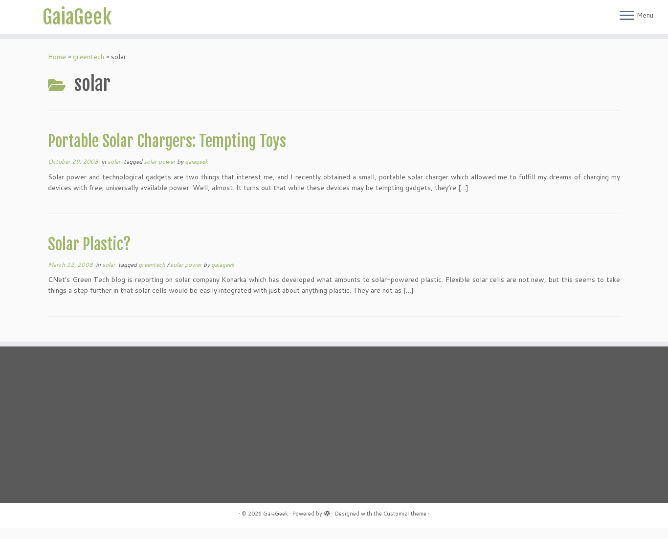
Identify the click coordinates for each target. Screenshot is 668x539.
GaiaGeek (77, 17)
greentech (88, 57)
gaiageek (196, 161)
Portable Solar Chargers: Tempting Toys (167, 141)
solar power (160, 161)
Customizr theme (404, 513)
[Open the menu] (627, 16)
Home (57, 57)
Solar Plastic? (89, 244)
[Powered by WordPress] (327, 511)
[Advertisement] (138, 424)
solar (115, 161)
